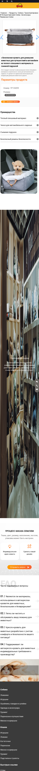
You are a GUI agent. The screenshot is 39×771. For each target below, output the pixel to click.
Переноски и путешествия (11, 716)
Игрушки (4, 699)
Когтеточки (5, 741)
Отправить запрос (12, 102)
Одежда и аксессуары (10, 708)
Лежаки (3, 737)
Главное (4, 13)
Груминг (3, 712)
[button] (37, 37)
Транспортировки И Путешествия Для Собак (19, 14)
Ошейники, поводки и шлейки (13, 704)
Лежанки (4, 695)
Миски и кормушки (8, 721)
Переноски (5, 745)
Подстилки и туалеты (9, 758)
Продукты (13, 13)
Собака (21, 13)
